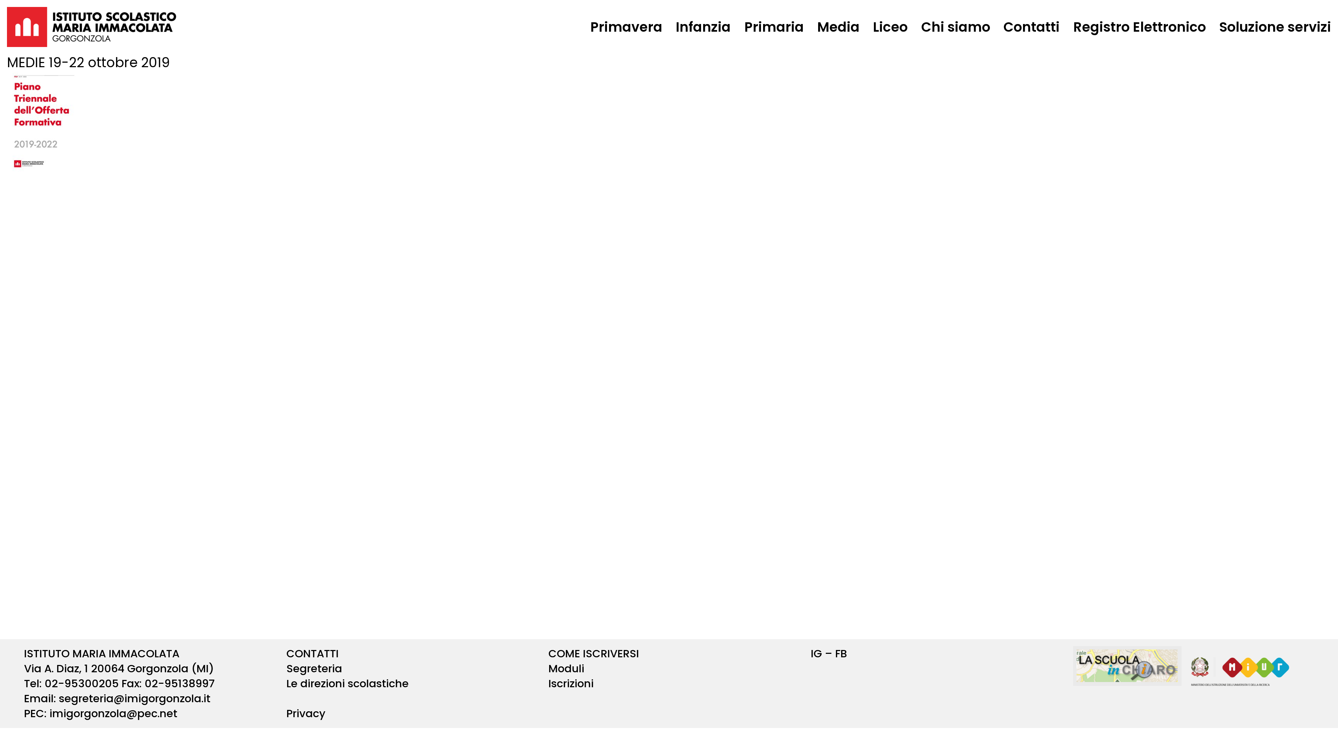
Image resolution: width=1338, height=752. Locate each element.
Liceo (890, 27)
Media (838, 27)
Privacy (305, 713)
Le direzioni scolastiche (347, 683)
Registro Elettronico (1139, 27)
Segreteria (314, 668)
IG (816, 653)
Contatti (1032, 27)
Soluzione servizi (1275, 27)
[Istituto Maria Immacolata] (92, 27)
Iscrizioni (571, 683)
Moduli (566, 668)
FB (841, 653)
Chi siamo (955, 27)
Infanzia (703, 27)
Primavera (626, 27)
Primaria (774, 27)
